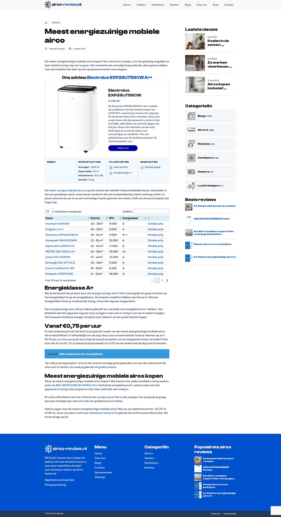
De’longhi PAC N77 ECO (60, 262)
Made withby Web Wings (223, 513)
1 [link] (157, 280)
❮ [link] (152, 280)
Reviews (174, 4)
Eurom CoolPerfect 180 (59, 268)
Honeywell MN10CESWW (61, 240)
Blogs (188, 4)
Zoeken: (128, 211)
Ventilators (157, 4)
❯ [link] (167, 280)
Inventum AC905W (57, 223)
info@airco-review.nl (101, 413)
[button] (88, 218)
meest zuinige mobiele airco (66, 190)
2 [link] (162, 280)
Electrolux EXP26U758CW (61, 234)
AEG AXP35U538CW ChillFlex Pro (76, 385)
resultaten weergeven (68, 211)
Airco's (127, 4)
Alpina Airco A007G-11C (60, 246)
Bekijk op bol (122, 148)
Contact (228, 4)
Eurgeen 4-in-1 (54, 229)
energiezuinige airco (62, 309)
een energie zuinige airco (102, 293)
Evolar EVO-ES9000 (57, 257)
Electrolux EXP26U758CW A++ (119, 77)
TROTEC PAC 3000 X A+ (60, 251)
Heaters (141, 4)
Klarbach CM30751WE (59, 273)
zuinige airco (105, 397)
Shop (216, 4)
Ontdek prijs (155, 223)
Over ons (202, 4)
